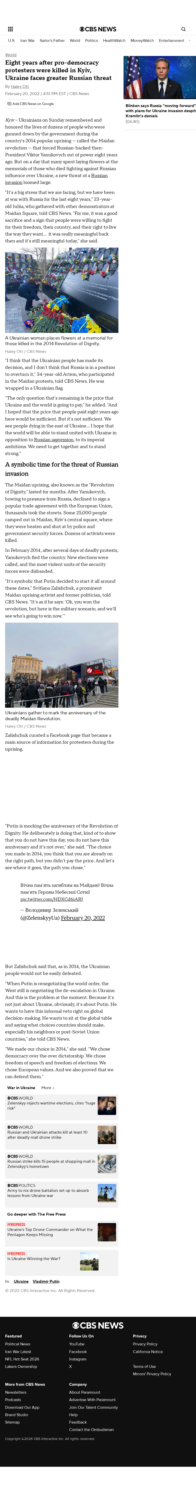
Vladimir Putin (46, 1281)
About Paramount (84, 1392)
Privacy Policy (145, 1344)
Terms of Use (144, 1367)
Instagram (78, 1359)
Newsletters (15, 1392)
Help (73, 1415)
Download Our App (22, 1407)
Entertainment (171, 40)
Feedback (78, 1422)
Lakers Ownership (21, 1367)
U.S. (11, 40)
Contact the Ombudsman (91, 1430)
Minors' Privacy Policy (152, 1374)
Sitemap (12, 1422)
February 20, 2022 (83, 915)
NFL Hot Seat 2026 (22, 1359)
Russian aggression (54, 440)
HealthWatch (114, 40)
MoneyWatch (142, 40)
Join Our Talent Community (93, 1407)
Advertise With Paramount (92, 1400)
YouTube (76, 1344)
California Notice (148, 1352)
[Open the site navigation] (38, 29)
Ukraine (21, 1281)
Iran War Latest (18, 1352)
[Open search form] (183, 29)
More (46, 1087)
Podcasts (13, 1400)
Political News (17, 1344)
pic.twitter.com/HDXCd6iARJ (51, 897)
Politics (91, 40)
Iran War (27, 40)
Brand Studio (16, 1415)
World (75, 40)
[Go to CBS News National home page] (98, 29)
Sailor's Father (52, 40)
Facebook (78, 1352)
